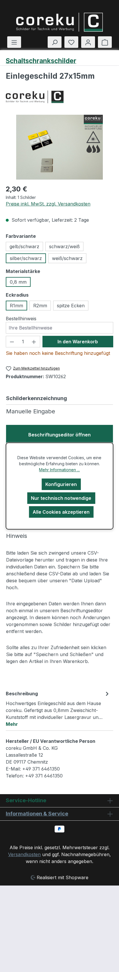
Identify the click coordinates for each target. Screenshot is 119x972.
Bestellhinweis (21, 318)
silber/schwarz (26, 258)
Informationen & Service (37, 814)
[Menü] (14, 42)
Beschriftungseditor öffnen (59, 435)
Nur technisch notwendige (61, 498)
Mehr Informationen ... (59, 469)
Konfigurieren (61, 484)
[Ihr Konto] (88, 42)
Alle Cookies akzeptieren (61, 512)
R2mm (40, 305)
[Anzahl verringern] (12, 341)
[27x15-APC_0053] (59, 147)
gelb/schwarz (24, 246)
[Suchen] (55, 42)
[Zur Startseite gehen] (59, 22)
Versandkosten (24, 854)
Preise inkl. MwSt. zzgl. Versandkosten (48, 204)
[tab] (58, 708)
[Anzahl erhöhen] (34, 341)
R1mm (16, 305)
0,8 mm (18, 282)
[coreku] (59, 97)
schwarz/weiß (64, 246)
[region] (59, 147)
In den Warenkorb (77, 341)
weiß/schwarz (67, 258)
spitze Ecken (71, 305)
